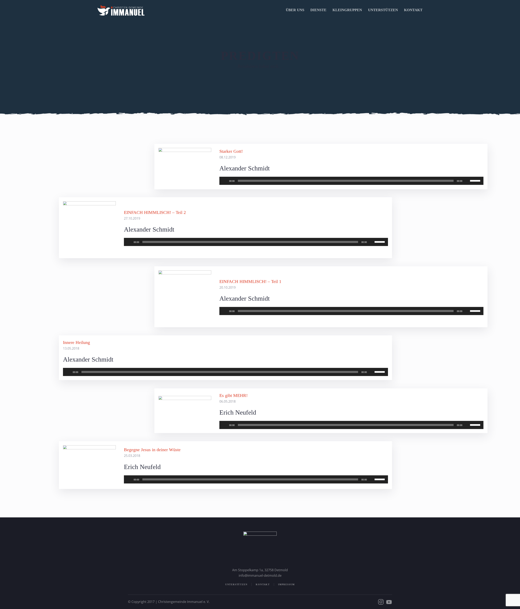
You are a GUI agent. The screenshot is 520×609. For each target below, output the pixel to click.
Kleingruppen (347, 10)
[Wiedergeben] (225, 181)
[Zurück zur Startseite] (121, 10)
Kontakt (413, 10)
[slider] (475, 180)
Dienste (318, 10)
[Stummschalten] (467, 181)
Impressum (286, 584)
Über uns (295, 10)
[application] (351, 181)
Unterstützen (383, 10)
